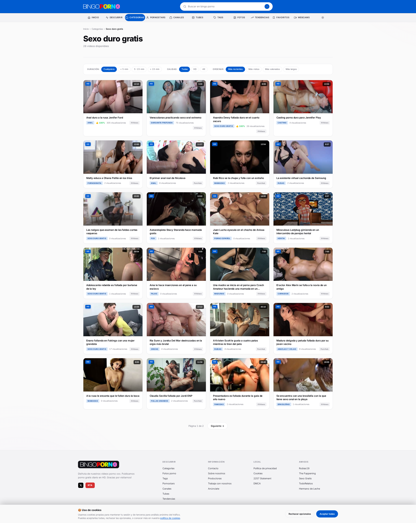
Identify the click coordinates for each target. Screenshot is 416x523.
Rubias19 (304, 468)
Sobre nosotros (216, 473)
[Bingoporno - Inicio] (98, 464)
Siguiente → (217, 426)
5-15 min (139, 69)
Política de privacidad (265, 468)
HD (194, 69)
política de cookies (170, 518)
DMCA (257, 483)
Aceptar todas (327, 514)
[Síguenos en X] (81, 485)
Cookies (258, 473)
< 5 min (124, 69)
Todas (185, 69)
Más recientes (235, 69)
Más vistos (253, 69)
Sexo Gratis (305, 478)
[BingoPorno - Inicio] (101, 6)
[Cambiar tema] (323, 17)
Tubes (165, 493)
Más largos (291, 69)
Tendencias (168, 498)
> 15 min (154, 69)
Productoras (215, 478)
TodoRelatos (306, 483)
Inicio (86, 29)
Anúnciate (213, 488)
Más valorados (272, 69)
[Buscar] (267, 6)
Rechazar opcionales (300, 514)
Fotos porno (169, 473)
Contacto (213, 468)
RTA (90, 485)
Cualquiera (109, 69)
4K (203, 69)
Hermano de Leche (309, 488)
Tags (165, 478)
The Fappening (307, 473)
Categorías (97, 29)
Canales (166, 488)
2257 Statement (262, 478)
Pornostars (168, 483)
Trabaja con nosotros (220, 483)
